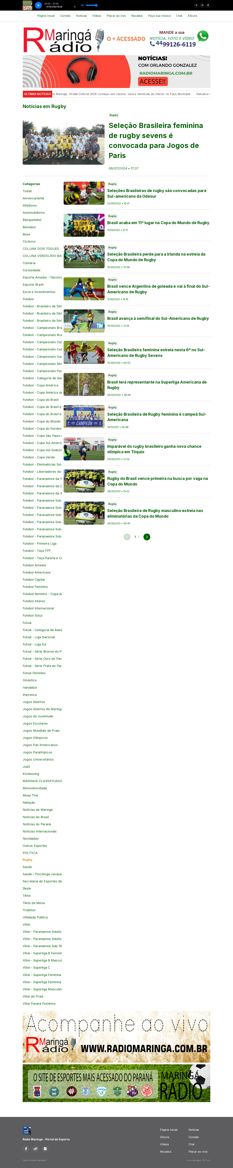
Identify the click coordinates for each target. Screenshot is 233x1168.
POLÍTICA (30, 853)
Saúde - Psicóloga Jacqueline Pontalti (42, 874)
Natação (29, 802)
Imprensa (30, 694)
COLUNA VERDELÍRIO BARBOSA (42, 256)
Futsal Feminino (34, 673)
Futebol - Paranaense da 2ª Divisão (42, 486)
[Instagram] (202, 5)
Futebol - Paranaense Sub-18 (42, 522)
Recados (137, 15)
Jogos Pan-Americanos (40, 745)
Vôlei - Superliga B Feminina (42, 953)
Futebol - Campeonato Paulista (42, 371)
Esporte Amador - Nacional (42, 277)
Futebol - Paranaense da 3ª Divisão (42, 493)
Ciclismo (29, 241)
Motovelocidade (35, 788)
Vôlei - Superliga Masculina (42, 989)
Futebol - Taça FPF (37, 550)
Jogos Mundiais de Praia (41, 730)
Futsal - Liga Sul (34, 644)
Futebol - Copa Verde (39, 457)
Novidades (31, 838)
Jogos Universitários (38, 759)
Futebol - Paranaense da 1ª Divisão (42, 479)
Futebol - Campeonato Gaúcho (42, 356)
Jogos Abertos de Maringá (42, 709)
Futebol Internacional (38, 608)
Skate (27, 888)
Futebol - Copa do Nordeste (42, 428)
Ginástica (30, 680)
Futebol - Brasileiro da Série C (42, 313)
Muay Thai (30, 795)
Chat (179, 15)
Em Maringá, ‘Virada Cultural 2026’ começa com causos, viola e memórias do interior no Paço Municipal (90, 94)
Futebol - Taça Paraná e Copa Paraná (42, 558)
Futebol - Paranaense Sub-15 (42, 500)
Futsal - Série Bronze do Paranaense (42, 651)
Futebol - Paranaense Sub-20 (42, 536)
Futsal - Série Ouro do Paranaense (42, 658)
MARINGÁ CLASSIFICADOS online (42, 781)
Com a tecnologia (193, 1160)
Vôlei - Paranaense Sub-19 (42, 946)
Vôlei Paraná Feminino (39, 1003)
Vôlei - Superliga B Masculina (42, 960)
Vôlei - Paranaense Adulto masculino (42, 939)
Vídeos (96, 15)
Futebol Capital (34, 579)
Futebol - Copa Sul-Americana (42, 443)
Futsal (27, 623)
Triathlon (29, 910)
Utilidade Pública (35, 917)
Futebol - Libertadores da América (42, 471)
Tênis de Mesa (34, 903)
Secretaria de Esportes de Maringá (42, 881)
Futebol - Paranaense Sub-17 (42, 515)
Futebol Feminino (35, 587)
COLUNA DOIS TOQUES (41, 248)
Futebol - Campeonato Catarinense (42, 349)
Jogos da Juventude (38, 716)
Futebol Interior (34, 601)
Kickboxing (31, 774)
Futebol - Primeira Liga (40, 543)
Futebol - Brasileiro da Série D (42, 320)
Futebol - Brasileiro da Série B (42, 306)
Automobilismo (34, 212)
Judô (26, 766)
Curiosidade (32, 270)
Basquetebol (32, 220)
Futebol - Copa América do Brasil (42, 392)
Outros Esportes (35, 846)
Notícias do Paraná (37, 824)
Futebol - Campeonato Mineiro (42, 364)
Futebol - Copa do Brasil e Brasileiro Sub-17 (42, 407)
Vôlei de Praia (33, 996)
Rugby (27, 860)
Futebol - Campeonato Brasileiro (42, 328)
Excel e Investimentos (39, 292)
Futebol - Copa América (40, 385)
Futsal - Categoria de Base (42, 630)
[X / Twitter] (196, 5)
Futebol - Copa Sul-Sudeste (42, 450)
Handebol (30, 687)
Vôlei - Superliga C (36, 967)
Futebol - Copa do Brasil (41, 399)
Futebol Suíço (33, 615)
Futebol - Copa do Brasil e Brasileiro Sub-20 (42, 414)
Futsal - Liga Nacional (39, 637)
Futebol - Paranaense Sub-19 (42, 529)
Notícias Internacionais (40, 831)
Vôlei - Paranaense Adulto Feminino (42, 931)
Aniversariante (33, 198)
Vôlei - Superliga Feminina (42, 975)
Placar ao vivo (116, 15)
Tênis (27, 895)
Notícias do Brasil (36, 817)
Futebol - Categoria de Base (42, 378)
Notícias (81, 15)
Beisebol (29, 227)
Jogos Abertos (34, 702)
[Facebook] (208, 5)
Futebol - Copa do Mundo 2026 (42, 421)
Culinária (29, 263)
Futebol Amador (34, 565)
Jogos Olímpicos (35, 738)
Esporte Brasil (33, 284)
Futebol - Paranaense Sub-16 (42, 507)
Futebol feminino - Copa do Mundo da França (42, 594)
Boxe (26, 234)
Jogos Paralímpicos (37, 752)
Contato (65, 15)
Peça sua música (159, 15)
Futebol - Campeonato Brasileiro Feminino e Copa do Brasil (42, 335)
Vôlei (26, 924)
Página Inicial (46, 15)
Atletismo (30, 205)
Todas (27, 191)
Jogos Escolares (35, 723)
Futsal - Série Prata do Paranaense (42, 666)
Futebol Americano (37, 572)
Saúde (27, 867)
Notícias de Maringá (38, 809)
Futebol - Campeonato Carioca (42, 342)
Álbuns (192, 15)
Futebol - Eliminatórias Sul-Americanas (42, 464)
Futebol (28, 299)
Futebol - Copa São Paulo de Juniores (42, 436)
